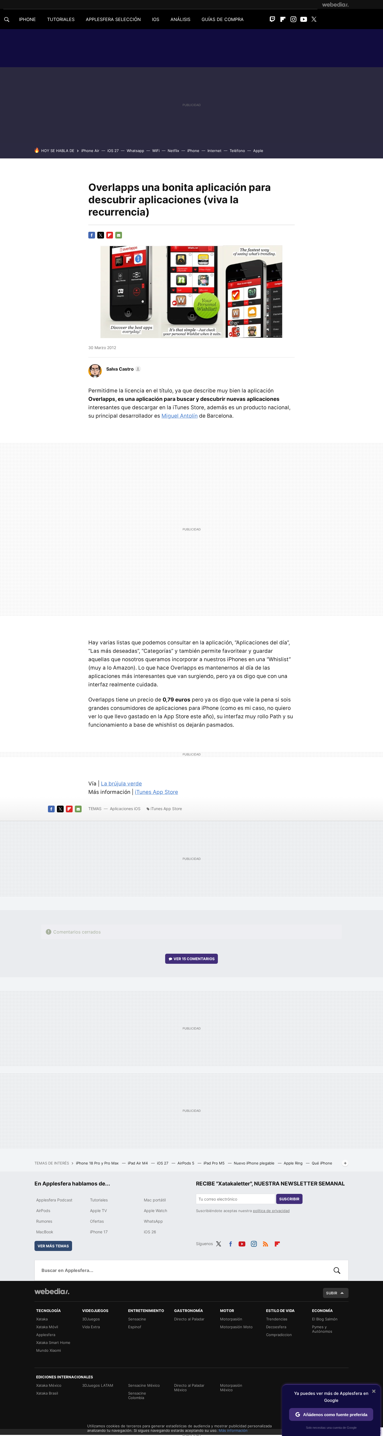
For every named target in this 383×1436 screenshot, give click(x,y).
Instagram (293, 19)
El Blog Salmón (325, 1319)
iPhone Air (90, 150)
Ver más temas (53, 1246)
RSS (265, 1242)
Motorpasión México (231, 1387)
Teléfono (237, 150)
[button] (123, 369)
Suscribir (289, 1199)
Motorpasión (231, 1319)
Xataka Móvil (47, 1327)
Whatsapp (135, 150)
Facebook (91, 235)
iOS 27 (113, 150)
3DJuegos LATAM (97, 1385)
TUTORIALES (61, 19)
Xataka (42, 1319)
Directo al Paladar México (189, 1387)
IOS (155, 19)
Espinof (134, 1327)
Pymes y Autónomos (322, 1329)
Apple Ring (294, 1163)
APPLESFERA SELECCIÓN (113, 19)
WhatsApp (153, 1221)
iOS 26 (150, 1231)
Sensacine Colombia (137, 1395)
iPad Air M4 (138, 1163)
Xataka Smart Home (53, 1342)
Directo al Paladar (189, 1319)
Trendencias (276, 1319)
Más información (233, 1430)
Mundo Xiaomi (48, 1350)
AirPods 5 (186, 1163)
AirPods (43, 1210)
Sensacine (137, 1319)
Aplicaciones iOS (125, 808)
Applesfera (45, 1334)
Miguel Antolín (179, 416)
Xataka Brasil (47, 1393)
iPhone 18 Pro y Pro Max (98, 1163)
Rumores (44, 1221)
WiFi (156, 150)
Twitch (272, 19)
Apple (258, 150)
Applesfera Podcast (54, 1200)
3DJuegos (91, 1319)
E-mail (118, 235)
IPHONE (27, 19)
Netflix (173, 150)
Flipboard (283, 19)
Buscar (337, 1270)
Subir (331, 1293)
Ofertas (97, 1221)
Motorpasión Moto (236, 1327)
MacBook (44, 1231)
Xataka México (48, 1385)
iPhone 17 (99, 1231)
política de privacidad (271, 1210)
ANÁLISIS (180, 19)
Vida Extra (91, 1327)
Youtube (303, 19)
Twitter (314, 19)
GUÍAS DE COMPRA (223, 19)
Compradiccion (279, 1334)
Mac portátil (155, 1200)
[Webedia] (335, 4)
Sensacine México (144, 1385)
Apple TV (98, 1210)
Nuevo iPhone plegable (255, 1163)
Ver (194, 958)
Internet (214, 150)
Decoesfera (276, 1327)
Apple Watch (155, 1210)
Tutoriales (99, 1200)
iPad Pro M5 (215, 1163)
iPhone (193, 150)
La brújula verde (121, 783)
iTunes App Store (156, 792)
